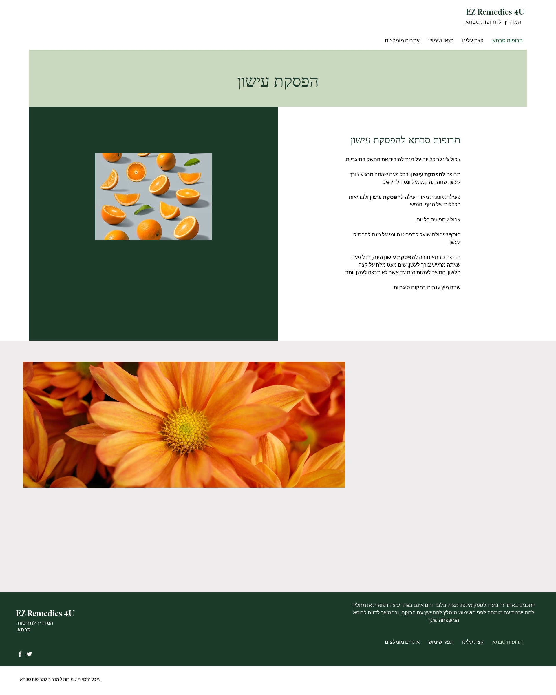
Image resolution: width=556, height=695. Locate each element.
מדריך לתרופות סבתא (39, 679)
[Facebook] (20, 654)
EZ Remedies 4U (495, 12)
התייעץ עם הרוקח (420, 612)
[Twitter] (29, 654)
